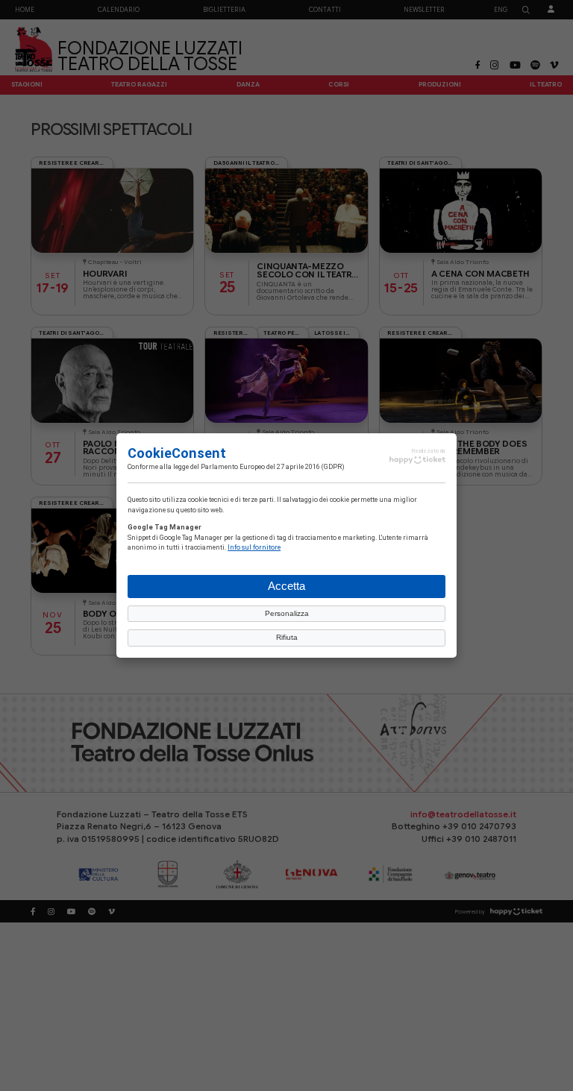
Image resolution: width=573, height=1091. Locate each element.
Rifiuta (287, 637)
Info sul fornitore (254, 546)
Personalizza (287, 613)
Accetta (286, 585)
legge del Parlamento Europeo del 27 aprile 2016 (246, 466)
